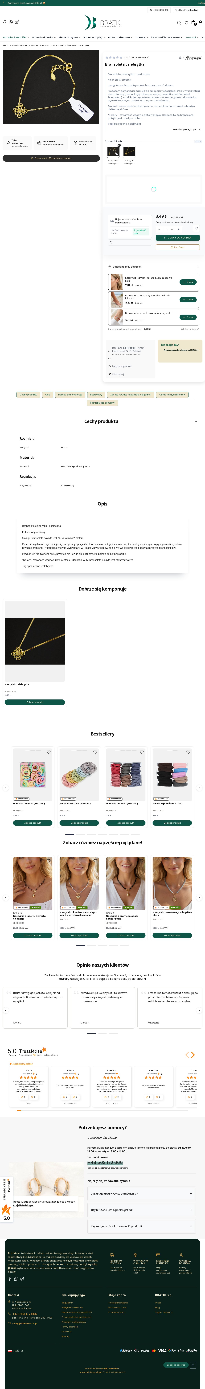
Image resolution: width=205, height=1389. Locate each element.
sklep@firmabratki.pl (188, 10)
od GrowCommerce (114, 1372)
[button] (179, 23)
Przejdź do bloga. (22, 1205)
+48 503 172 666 (160, 10)
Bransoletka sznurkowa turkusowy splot (148, 313)
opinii (45, 1055)
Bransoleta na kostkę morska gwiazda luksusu (148, 297)
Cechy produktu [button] (28, 394)
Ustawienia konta (117, 1307)
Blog (157, 1307)
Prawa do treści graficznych (76, 1317)
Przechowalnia (116, 1312)
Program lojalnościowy (74, 1321)
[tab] (69, 834)
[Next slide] (199, 1010)
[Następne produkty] (199, 788)
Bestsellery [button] (96, 394)
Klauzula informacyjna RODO (77, 1312)
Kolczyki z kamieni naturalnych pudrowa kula (148, 279)
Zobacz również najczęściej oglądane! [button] (130, 394)
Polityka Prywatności (72, 1307)
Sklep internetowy (101, 1368)
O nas (158, 1302)
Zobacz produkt (35, 702)
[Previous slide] (6, 1010)
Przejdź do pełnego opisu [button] (185, 129)
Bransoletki (58, 45)
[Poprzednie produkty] (6, 788)
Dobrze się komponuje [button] (70, 394)
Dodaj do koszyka (179, 237)
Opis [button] (47, 394)
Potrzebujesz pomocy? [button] (102, 402)
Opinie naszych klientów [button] (172, 394)
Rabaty (65, 1336)
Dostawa (66, 1331)
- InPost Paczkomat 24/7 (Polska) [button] (128, 349)
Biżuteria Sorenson (40, 45)
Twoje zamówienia (118, 1302)
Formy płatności (70, 1326)
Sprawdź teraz (122, 2)
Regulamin (67, 1302)
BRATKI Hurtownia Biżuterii (15, 45)
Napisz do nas (162, 1312)
